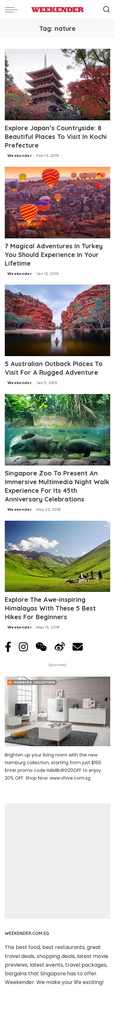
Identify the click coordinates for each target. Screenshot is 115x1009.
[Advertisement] (57, 861)
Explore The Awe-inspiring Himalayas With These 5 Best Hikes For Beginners (50, 608)
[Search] (106, 9)
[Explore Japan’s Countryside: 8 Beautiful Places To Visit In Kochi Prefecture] (57, 84)
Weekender (19, 155)
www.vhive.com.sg (70, 778)
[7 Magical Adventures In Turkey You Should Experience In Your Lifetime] (57, 202)
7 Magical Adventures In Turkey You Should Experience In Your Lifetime (54, 254)
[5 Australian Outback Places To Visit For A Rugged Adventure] (57, 320)
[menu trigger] (13, 9)
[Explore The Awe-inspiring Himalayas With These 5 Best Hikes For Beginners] (57, 556)
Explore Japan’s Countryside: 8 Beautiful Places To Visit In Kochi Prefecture (56, 136)
